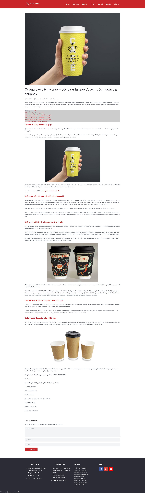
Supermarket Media (13, 492)
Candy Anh (38, 99)
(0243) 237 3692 (59, 475)
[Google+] (106, 469)
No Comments (55, 99)
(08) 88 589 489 (34, 473)
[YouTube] (111, 469)
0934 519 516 (36, 475)
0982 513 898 (61, 477)
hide (35, 110)
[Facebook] (101, 469)
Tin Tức (46, 99)
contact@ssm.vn (36, 478)
